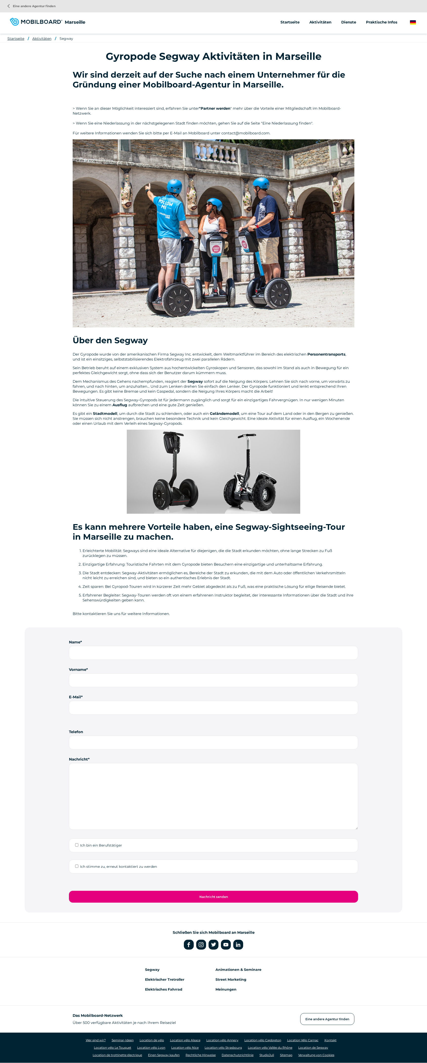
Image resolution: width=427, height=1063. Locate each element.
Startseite (289, 22)
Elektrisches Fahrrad (163, 989)
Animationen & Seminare (238, 969)
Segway (66, 38)
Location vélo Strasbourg (223, 1047)
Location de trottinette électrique (117, 1055)
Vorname (77, 669)
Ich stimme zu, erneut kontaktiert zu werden (118, 866)
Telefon (76, 731)
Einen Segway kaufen (164, 1055)
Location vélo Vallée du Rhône (270, 1047)
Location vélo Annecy (222, 1040)
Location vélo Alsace (185, 1040)
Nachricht (78, 759)
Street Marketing (230, 979)
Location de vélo (152, 1040)
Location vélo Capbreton (262, 1040)
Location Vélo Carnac (303, 1040)
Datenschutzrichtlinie (238, 1055)
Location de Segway (313, 1047)
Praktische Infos (381, 22)
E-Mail (75, 697)
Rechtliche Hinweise (201, 1055)
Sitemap (286, 1055)
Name (74, 642)
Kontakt (330, 1040)
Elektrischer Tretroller (164, 979)
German (417, 22)
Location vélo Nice (185, 1047)
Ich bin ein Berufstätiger (101, 845)
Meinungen (225, 989)
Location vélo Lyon (151, 1047)
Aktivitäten (41, 38)
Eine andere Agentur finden (31, 6)
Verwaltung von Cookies (316, 1055)
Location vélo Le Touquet (112, 1047)
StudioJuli (266, 1055)
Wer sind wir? (96, 1040)
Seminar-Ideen (123, 1040)
